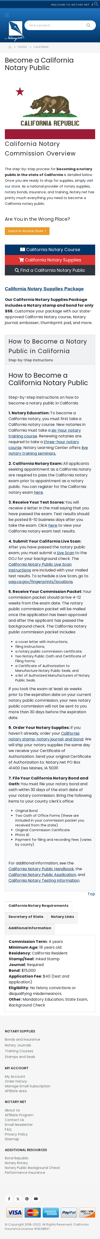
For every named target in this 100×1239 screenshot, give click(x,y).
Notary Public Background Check (32, 1167)
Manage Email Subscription (27, 1086)
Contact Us (14, 1119)
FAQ (8, 1129)
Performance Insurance (25, 1172)
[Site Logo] (14, 31)
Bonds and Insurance (22, 1039)
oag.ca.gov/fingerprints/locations (40, 581)
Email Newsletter (19, 1124)
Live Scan (65, 553)
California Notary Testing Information (43, 880)
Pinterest (27, 1198)
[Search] (88, 25)
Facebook (9, 1198)
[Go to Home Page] (9, 47)
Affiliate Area (16, 1091)
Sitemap (12, 1139)
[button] (96, 3)
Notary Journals (18, 1045)
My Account (15, 1076)
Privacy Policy (16, 1134)
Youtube (36, 1198)
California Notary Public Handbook (41, 869)
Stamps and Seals (20, 1056)
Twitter (18, 1198)
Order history (16, 1081)
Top (91, 894)
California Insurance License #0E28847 (47, 1226)
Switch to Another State (26, 231)
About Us (12, 1110)
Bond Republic (17, 1158)
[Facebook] (92, 4)
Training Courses (19, 1051)
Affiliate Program (19, 1115)
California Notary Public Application (42, 874)
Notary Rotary (16, 1163)
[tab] (38, 907)
